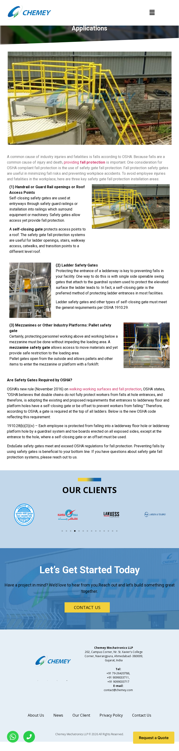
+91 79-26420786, (118, 673)
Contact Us (141, 715)
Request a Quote (154, 737)
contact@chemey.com (118, 690)
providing (84, 162)
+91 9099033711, (118, 677)
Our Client (81, 715)
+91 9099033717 (118, 682)
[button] (152, 13)
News (58, 715)
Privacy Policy (111, 715)
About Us (36, 715)
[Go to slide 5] (79, 531)
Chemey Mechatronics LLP (71, 734)
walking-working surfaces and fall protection (105, 389)
